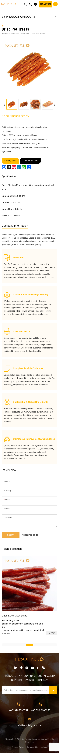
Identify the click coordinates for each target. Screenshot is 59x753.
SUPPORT (16, 680)
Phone (7, 508)
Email (7, 499)
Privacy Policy (18, 747)
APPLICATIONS (27, 676)
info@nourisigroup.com (29, 725)
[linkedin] (15, 667)
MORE (52, 633)
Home (7, 33)
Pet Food (25, 33)
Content (8, 517)
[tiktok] (21, 667)
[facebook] (26, 667)
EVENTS (29, 680)
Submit (10, 535)
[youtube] (32, 667)
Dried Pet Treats (38, 33)
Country (7, 490)
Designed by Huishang (37, 747)
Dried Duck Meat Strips (14, 615)
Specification (9, 176)
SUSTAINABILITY (47, 676)
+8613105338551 (18, 710)
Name (7, 482)
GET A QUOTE (45, 4)
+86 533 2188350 (40, 710)
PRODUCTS (10, 676)
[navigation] (55, 4)
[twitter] (43, 667)
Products (15, 33)
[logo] (9, 4)
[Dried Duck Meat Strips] (29, 583)
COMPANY (42, 680)
